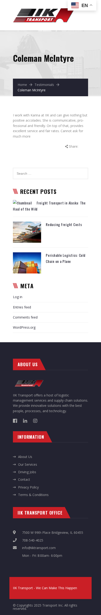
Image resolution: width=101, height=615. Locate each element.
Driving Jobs (27, 472)
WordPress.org (24, 327)
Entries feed (22, 307)
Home (22, 84)
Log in (17, 297)
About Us (25, 456)
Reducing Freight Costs (64, 224)
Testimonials (44, 84)
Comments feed (25, 317)
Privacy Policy (28, 487)
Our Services (27, 464)
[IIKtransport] (43, 7)
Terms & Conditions (33, 494)
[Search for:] (50, 170)
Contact (24, 479)
